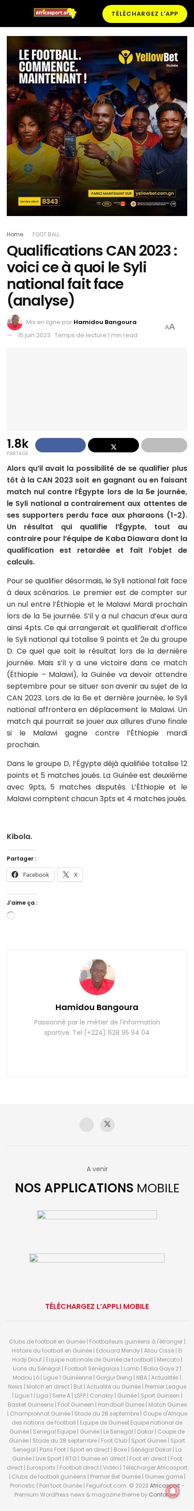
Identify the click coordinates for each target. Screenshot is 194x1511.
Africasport (165, 1485)
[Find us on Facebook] (86, 1125)
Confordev (163, 1494)
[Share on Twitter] (113, 445)
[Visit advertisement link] (97, 133)
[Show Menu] (10, 13)
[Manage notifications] (173, 1491)
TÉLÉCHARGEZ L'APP (144, 13)
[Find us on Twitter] (107, 1125)
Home (15, 234)
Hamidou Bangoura (105, 322)
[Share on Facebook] (60, 445)
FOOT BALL (46, 234)
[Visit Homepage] (58, 13)
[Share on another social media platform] (164, 445)
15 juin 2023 (34, 335)
